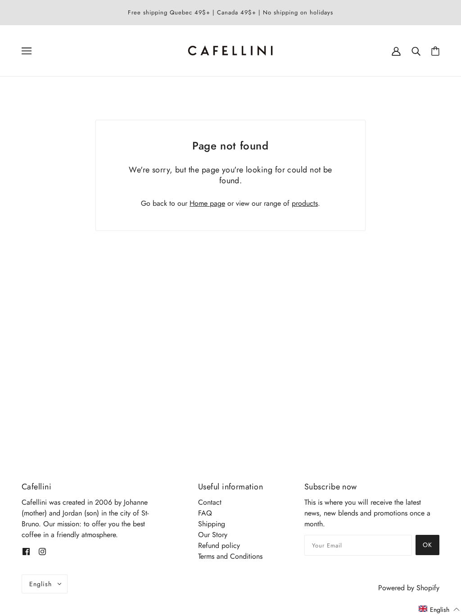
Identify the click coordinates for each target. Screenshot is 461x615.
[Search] (416, 50)
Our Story (212, 534)
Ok (427, 544)
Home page (207, 203)
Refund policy (219, 545)
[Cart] (435, 50)
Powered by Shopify (408, 588)
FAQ (205, 513)
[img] (26, 551)
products (305, 203)
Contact (209, 502)
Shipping (211, 524)
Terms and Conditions (230, 556)
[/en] (230, 50)
